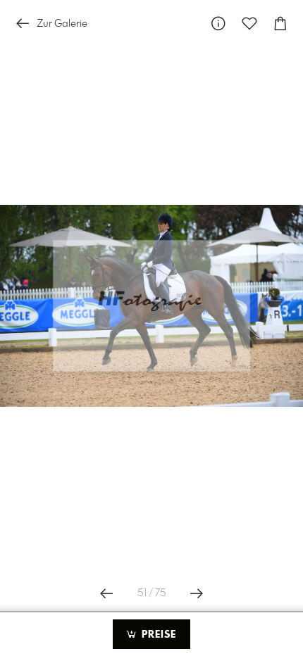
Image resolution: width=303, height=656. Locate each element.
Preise (157, 635)
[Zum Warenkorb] (280, 23)
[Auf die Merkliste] (249, 23)
